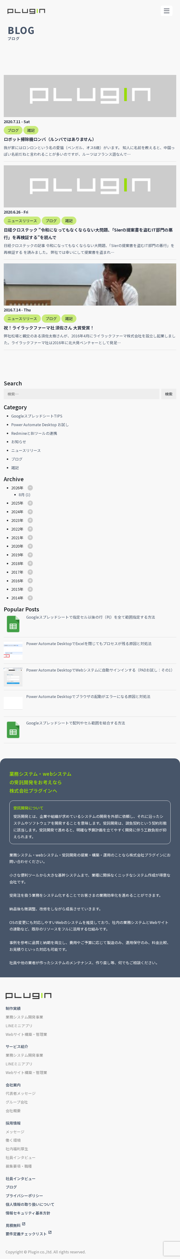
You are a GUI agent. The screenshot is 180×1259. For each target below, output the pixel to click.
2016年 (17, 580)
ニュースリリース (26, 450)
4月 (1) (24, 529)
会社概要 (13, 1110)
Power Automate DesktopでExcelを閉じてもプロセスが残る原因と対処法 (89, 643)
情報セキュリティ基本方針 (28, 1213)
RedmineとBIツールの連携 (34, 433)
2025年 (17, 503)
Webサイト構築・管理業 (26, 1034)
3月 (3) (24, 546)
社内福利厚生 (17, 1149)
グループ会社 (17, 1102)
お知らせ (18, 441)
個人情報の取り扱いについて (30, 1204)
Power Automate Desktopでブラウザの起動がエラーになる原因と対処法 (88, 696)
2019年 (17, 555)
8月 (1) (24, 494)
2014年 (17, 598)
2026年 (17, 488)
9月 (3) (24, 606)
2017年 (17, 572)
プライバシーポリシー (24, 1195)
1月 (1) (24, 563)
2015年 (17, 589)
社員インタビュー (21, 1157)
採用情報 (13, 1123)
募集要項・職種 (19, 1166)
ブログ (16, 459)
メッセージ (15, 1131)
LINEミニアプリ (19, 1025)
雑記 (15, 467)
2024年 (17, 511)
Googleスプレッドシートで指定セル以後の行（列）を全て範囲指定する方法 (90, 617)
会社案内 (13, 1085)
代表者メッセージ (21, 1093)
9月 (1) (24, 537)
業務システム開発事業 (24, 1017)
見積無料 (13, 1225)
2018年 (17, 563)
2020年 (17, 546)
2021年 (17, 537)
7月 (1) (24, 518)
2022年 (17, 529)
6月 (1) (24, 511)
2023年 (17, 520)
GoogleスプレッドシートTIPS (36, 416)
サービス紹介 (17, 1046)
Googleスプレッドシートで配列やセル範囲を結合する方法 (75, 723)
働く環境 (13, 1140)
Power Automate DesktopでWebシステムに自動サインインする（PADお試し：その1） (100, 670)
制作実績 (13, 1008)
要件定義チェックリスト (26, 1234)
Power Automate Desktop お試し (40, 424)
